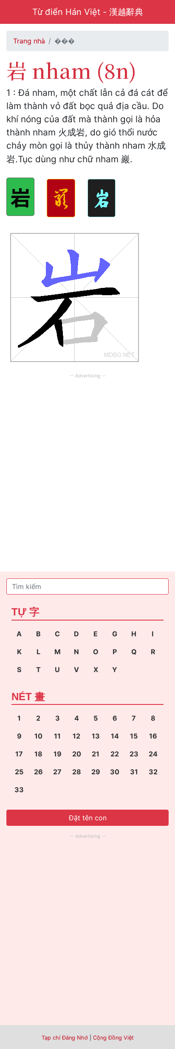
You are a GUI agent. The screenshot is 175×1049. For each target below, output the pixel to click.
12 (76, 736)
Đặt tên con (88, 817)
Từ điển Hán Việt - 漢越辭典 (87, 12)
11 (57, 736)
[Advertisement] (87, 468)
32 (153, 771)
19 (58, 754)
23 (134, 754)
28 (76, 771)
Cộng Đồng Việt (113, 1038)
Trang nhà (29, 41)
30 (114, 771)
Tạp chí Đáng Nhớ (65, 1038)
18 (38, 754)
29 (95, 771)
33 (19, 789)
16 (153, 736)
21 (95, 754)
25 (19, 771)
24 (153, 754)
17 (19, 754)
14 (115, 736)
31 (134, 771)
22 (114, 754)
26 (38, 771)
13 (96, 736)
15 (134, 736)
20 (76, 754)
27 (57, 771)
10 (38, 736)
